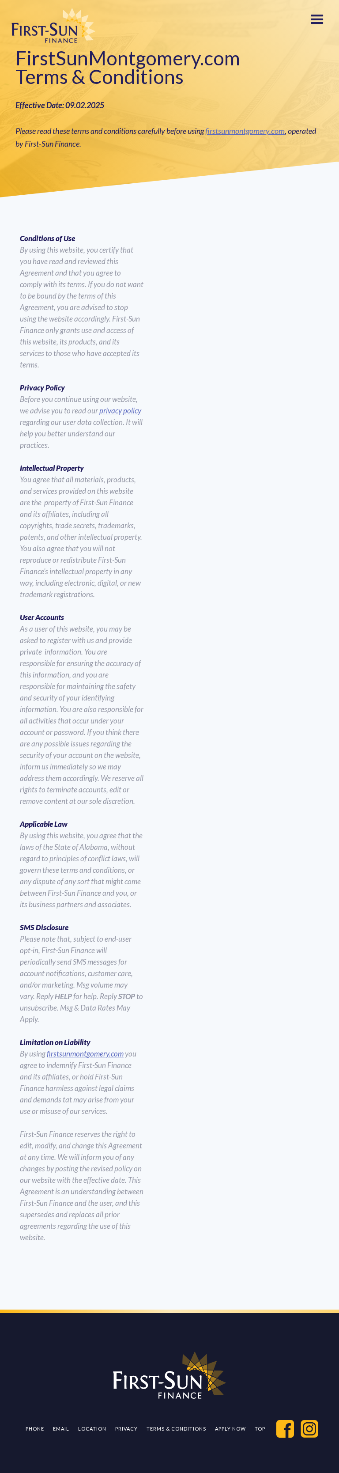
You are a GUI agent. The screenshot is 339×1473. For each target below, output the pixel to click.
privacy (126, 1428)
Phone (35, 1428)
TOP (260, 1428)
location (92, 1428)
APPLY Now (230, 1428)
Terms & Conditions (176, 1428)
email (61, 1428)
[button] (317, 17)
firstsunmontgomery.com (245, 131)
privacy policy (120, 410)
